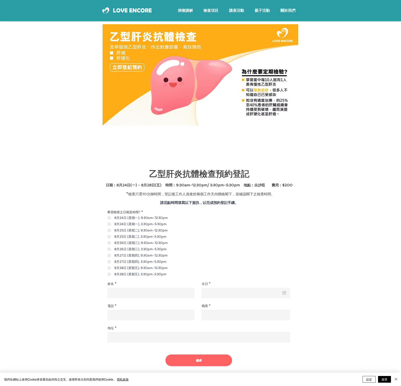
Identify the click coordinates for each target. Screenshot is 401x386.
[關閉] (395, 379)
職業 (205, 306)
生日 (207, 284)
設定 (369, 379)
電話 (111, 306)
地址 (111, 328)
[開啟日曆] (284, 293)
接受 (384, 379)
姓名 (111, 284)
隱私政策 (123, 379)
